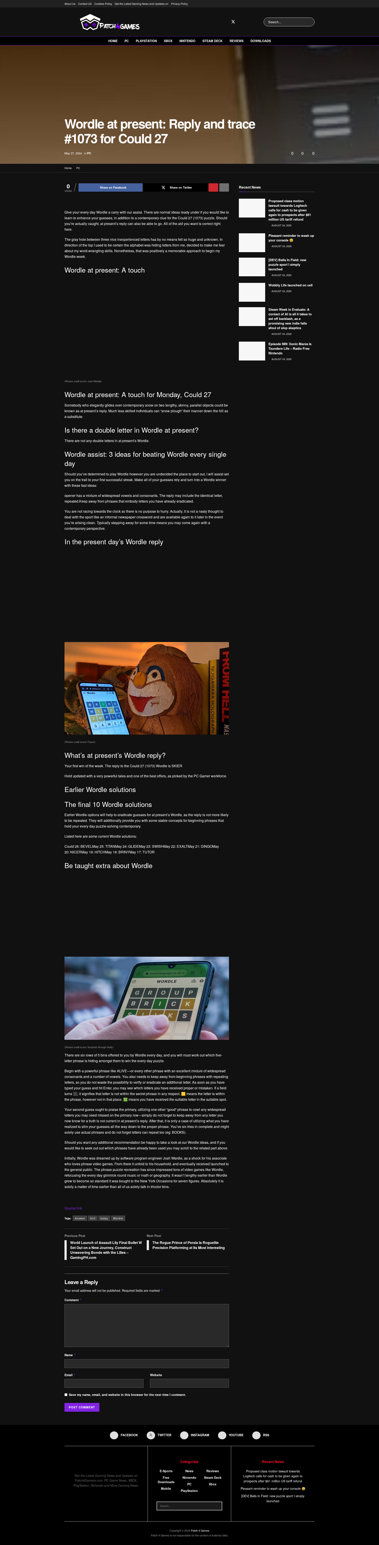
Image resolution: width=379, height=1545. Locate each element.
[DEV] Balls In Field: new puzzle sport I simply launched (287, 264)
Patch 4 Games (200, 1530)
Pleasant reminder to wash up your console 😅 (291, 238)
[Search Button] (310, 22)
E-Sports (166, 1471)
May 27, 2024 (73, 153)
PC (127, 41)
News (189, 1471)
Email (70, 1375)
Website (156, 1375)
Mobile (166, 1488)
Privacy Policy (179, 3)
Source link (73, 1208)
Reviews (236, 41)
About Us (69, 3)
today (104, 1218)
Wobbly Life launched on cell (290, 285)
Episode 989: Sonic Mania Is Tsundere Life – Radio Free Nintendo (289, 348)
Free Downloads (166, 1479)
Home (113, 41)
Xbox (168, 41)
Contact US (85, 3)
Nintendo (187, 41)
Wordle (118, 1218)
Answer (80, 1218)
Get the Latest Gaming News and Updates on (141, 3)
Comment (73, 1300)
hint (92, 1218)
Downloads (260, 41)
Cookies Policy (103, 3)
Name (70, 1355)
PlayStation (146, 41)
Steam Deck (212, 41)
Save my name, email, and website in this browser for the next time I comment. (127, 1394)
